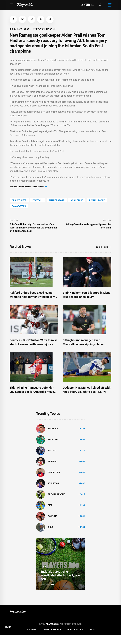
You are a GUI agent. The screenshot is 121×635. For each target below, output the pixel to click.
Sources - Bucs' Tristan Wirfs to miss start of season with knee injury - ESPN (33, 344)
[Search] (100, 5)
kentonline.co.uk (45, 29)
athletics (53, 483)
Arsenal (52, 461)
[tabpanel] (60, 564)
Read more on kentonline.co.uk (27, 186)
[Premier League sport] (40, 494)
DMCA (92, 629)
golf (50, 527)
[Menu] (11, 5)
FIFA (50, 505)
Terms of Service (51, 629)
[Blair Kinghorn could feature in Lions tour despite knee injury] (87, 272)
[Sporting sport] (40, 439)
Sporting (53, 439)
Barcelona (54, 472)
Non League (77, 200)
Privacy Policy (75, 629)
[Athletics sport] (40, 483)
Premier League (56, 494)
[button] (13, 19)
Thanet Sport (56, 200)
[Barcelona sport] (40, 472)
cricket (45, 567)
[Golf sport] (40, 527)
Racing (51, 450)
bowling (52, 516)
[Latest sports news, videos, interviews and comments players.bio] (25, 5)
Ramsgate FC (19, 206)
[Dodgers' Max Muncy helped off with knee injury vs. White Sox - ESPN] (87, 367)
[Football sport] (40, 428)
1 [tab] (42, 584)
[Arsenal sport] (40, 461)
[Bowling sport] (40, 516)
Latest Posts (102, 246)
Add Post (31, 629)
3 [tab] (52, 584)
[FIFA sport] (40, 505)
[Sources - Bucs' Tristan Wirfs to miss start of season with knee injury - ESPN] (34, 319)
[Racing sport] (40, 450)
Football (37, 200)
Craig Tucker (19, 200)
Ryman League (97, 200)
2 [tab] (47, 584)
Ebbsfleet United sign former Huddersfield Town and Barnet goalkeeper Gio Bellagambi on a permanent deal (33, 227)
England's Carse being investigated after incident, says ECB (60, 575)
